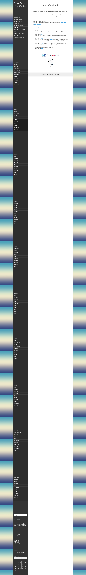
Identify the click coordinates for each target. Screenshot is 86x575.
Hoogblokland (16, 248)
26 (20, 568)
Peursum (15, 385)
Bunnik (15, 307)
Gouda (15, 156)
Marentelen (16, 27)
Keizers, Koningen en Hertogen (19, 37)
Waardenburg (16, 495)
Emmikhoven (16, 176)
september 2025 (17, 547)
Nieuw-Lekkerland (17, 346)
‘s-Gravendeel (16, 223)
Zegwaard (16, 434)
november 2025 (17, 544)
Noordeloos (16, 262)
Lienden (15, 401)
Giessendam (16, 313)
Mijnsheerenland (17, 342)
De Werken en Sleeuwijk (18, 454)
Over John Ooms (17, 15)
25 (18, 568)
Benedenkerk (16, 123)
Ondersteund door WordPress (45, 74)
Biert (15, 150)
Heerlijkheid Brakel (17, 242)
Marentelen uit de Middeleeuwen (19, 29)
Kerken (15, 60)
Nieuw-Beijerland (17, 70)
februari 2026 (17, 541)
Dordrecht (16, 158)
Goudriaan (16, 211)
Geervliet (15, 178)
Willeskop (16, 446)
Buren (15, 197)
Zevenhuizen (16, 452)
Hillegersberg (16, 244)
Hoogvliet (16, 250)
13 (22, 564)
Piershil (15, 387)
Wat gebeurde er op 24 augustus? (20, 524)
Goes (15, 315)
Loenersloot (16, 403)
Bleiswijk (15, 109)
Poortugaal (16, 221)
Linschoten (16, 293)
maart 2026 (17, 540)
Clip (42, 34)
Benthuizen (16, 105)
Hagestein (16, 317)
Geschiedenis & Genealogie (18, 21)
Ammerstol (16, 78)
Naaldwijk (16, 260)
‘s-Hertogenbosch (17, 303)
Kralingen (16, 254)
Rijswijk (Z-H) (16, 391)
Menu (15, 11)
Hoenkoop (16, 246)
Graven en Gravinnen (17, 39)
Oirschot (15, 407)
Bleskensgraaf (16, 131)
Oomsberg (16, 409)
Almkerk (15, 82)
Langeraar (16, 399)
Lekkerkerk (16, 258)
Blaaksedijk (16, 168)
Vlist (15, 424)
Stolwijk (15, 117)
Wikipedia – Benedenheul (37, 24)
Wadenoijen (16, 471)
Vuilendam (16, 499)
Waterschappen (16, 64)
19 (20, 566)
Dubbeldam (16, 240)
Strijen (15, 397)
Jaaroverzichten (17, 23)
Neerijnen (16, 426)
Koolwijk (15, 125)
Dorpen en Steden (17, 68)
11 (18, 564)
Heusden (15, 199)
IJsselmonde (16, 289)
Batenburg (16, 166)
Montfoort (16, 297)
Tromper (39, 27)
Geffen (15, 301)
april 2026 (16, 539)
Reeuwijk (15, 207)
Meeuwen (15, 340)
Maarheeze (16, 336)
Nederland (16, 381)
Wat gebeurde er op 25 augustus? (20, 523)
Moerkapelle (16, 205)
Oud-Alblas (16, 383)
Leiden (15, 256)
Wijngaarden (16, 477)
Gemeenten (16, 66)
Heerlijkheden (16, 62)
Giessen (15, 311)
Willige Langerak (17, 448)
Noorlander (41, 38)
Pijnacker (16, 268)
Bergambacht (16, 84)
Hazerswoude (16, 113)
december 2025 (17, 543)
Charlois (15, 111)
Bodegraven (16, 152)
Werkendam (16, 442)
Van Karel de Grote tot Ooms (19, 33)
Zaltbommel (16, 483)
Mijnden (15, 379)
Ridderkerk (16, 270)
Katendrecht (16, 291)
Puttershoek (16, 362)
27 (22, 568)
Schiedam (15, 395)
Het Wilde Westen (17, 501)
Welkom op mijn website (18, 13)
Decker (42, 48)
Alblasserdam (16, 86)
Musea (15, 58)
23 (15, 568)
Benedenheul (16, 121)
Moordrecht (16, 115)
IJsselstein (16, 252)
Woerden (15, 450)
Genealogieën (16, 35)
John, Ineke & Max (17, 17)
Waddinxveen (16, 440)
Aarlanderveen (16, 74)
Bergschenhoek (16, 107)
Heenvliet (15, 213)
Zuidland (15, 491)
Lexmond (15, 358)
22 (25, 566)
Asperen (15, 103)
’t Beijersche (16, 119)
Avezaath (15, 164)
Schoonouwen (16, 127)
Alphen (15, 76)
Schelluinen (16, 393)
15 (25, 564)
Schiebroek (16, 354)
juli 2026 (16, 535)
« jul (15, 573)
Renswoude (16, 430)
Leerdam (15, 334)
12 (20, 564)
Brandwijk (16, 170)
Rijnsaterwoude (17, 72)
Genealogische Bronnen (18, 19)
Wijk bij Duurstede (17, 444)
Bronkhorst (16, 195)
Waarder (15, 438)
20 (22, 566)
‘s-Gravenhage (16, 225)
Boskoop (15, 154)
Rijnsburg (16, 389)
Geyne (15, 309)
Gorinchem (16, 287)
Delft (15, 172)
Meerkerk (15, 338)
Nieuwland (16, 405)
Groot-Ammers (16, 133)
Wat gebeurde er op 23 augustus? (20, 525)
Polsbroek (16, 203)
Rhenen (15, 352)
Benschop (15, 209)
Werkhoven (16, 473)
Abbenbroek (16, 80)
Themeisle (57, 74)
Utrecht (15, 436)
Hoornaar (16, 201)
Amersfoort (16, 162)
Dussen (15, 174)
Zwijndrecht (16, 493)
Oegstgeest (16, 348)
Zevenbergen (16, 487)
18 (18, 566)
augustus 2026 (17, 534)
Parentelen (16, 31)
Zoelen (15, 489)
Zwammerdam (16, 497)
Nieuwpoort (16, 160)
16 (15, 566)
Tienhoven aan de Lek (17, 432)
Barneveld (16, 305)
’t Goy (15, 356)
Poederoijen (16, 350)
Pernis (15, 266)
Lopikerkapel (16, 299)
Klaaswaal (16, 332)
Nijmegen (15, 428)
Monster (15, 344)
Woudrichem (16, 481)
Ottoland (15, 217)
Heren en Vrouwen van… (18, 41)
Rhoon (15, 215)
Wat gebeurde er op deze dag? (20, 552)
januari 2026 (17, 542)
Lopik (15, 295)
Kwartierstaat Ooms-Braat (18, 25)
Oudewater (16, 264)
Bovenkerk (16, 129)
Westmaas (16, 475)
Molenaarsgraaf (17, 360)
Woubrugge (16, 479)
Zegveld (15, 485)
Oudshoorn (16, 219)
